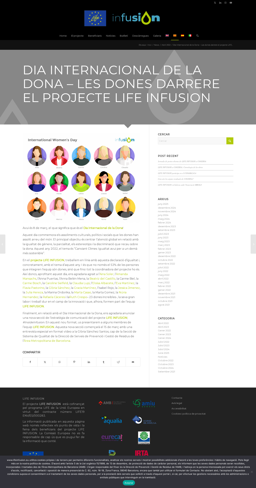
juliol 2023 (163, 233)
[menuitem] (63, 35)
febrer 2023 (164, 248)
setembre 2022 (166, 263)
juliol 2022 (163, 267)
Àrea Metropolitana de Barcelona (47, 340)
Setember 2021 (166, 371)
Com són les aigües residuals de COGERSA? (176, 179)
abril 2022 (163, 278)
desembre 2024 (167, 207)
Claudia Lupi (81, 283)
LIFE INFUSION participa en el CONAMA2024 (177, 173)
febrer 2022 (164, 286)
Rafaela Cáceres (54, 297)
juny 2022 (163, 271)
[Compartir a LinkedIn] (89, 362)
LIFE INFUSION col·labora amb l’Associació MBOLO (180, 185)
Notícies (162, 356)
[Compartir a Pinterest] (74, 362)
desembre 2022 (167, 256)
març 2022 (164, 282)
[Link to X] (215, 2)
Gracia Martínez (85, 288)
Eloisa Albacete (102, 283)
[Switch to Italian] (190, 35)
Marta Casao (82, 292)
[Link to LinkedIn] (220, 2)
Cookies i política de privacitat (189, 413)
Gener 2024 (164, 338)
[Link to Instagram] (225, 2)
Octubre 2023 (166, 364)
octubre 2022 (165, 260)
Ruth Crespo (78, 297)
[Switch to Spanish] (182, 35)
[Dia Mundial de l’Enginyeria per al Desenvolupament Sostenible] (2, 244)
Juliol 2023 (163, 345)
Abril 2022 (163, 323)
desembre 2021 (166, 293)
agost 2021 (164, 304)
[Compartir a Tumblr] (103, 362)
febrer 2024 (164, 222)
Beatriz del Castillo (102, 278)
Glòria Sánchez (59, 288)
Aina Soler (107, 274)
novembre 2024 (167, 211)
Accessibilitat (179, 408)
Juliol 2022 (163, 341)
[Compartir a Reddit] (118, 362)
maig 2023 (164, 241)
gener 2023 (164, 252)
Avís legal (177, 403)
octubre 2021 (165, 301)
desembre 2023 (167, 226)
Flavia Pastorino (33, 288)
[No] (251, 472)
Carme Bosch (32, 283)
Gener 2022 (164, 330)
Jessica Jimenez (129, 288)
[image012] (128, 18)
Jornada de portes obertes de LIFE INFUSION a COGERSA (182, 161)
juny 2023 (163, 237)
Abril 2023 (163, 326)
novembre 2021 (166, 297)
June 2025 (163, 353)
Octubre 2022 (165, 360)
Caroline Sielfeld (56, 283)
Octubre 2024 (166, 367)
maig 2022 (163, 275)
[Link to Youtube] (230, 2)
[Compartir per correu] (133, 362)
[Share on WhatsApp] (59, 362)
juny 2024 (163, 215)
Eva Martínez (125, 283)
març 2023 (164, 245)
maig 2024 (164, 218)
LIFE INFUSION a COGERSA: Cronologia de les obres (180, 167)
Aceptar (129, 482)
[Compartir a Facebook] (30, 362)
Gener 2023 (164, 334)
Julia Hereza (34, 292)
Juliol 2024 (163, 349)
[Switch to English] (167, 35)
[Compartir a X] (45, 362)
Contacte (177, 397)
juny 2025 (163, 203)
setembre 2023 (166, 230)
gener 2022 (164, 289)
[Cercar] (196, 35)
